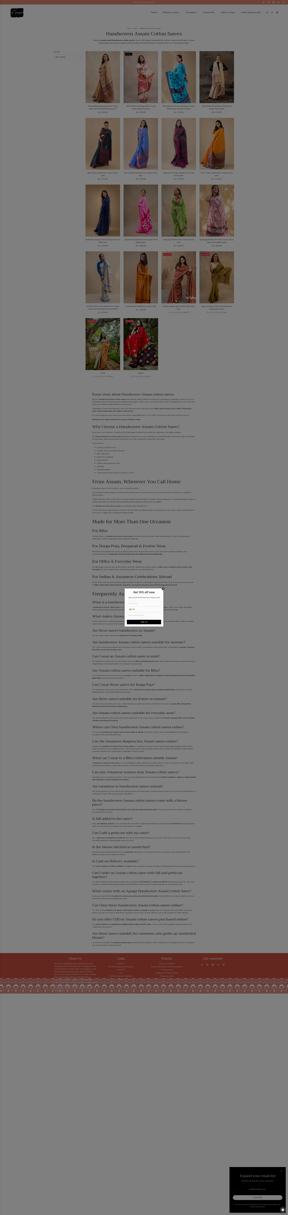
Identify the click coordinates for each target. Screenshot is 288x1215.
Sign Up (144, 621)
